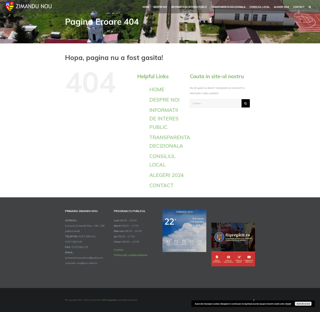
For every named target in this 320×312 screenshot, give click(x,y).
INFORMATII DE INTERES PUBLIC (163, 118)
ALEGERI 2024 (166, 175)
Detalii (288, 303)
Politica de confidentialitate (131, 255)
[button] (310, 6)
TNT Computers (109, 300)
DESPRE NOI (164, 99)
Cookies (119, 249)
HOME (156, 89)
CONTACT (161, 185)
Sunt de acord (303, 303)
